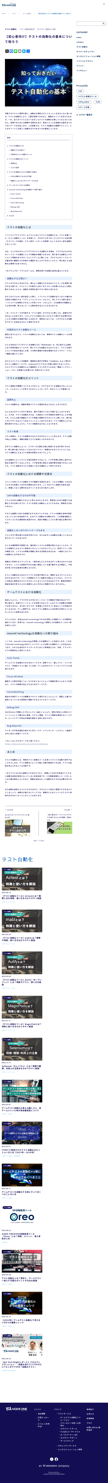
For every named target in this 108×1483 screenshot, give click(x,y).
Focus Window (17, 198)
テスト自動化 (27, 13)
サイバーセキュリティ (85, 51)
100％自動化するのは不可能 (21, 176)
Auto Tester (16, 194)
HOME (3, 13)
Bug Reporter (16, 211)
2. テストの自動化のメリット (18, 159)
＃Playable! (83, 102)
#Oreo (5, 1242)
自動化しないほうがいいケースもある (24, 181)
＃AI (80, 91)
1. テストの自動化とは (15, 146)
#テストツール (9, 902)
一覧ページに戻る (38, 841)
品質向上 (14, 163)
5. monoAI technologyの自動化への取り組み (24, 189)
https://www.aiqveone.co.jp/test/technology (26, 744)
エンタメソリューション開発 (88, 56)
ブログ (14, 13)
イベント (80, 65)
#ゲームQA (7, 1114)
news (79, 37)
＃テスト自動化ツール (87, 96)
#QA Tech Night (9, 1370)
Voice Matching (17, 203)
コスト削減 (15, 167)
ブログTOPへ (10, 1383)
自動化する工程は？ (18, 150)
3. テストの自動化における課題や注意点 (22, 172)
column (80, 42)
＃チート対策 (83, 107)
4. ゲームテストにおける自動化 (18, 185)
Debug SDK (15, 207)
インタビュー (82, 70)
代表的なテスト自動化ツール (21, 154)
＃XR (98, 102)
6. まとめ (10, 216)
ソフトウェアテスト (84, 61)
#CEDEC (17, 1156)
